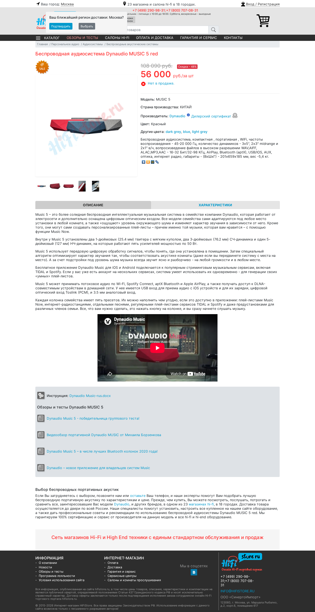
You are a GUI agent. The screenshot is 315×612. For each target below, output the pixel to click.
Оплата (113, 562)
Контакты (233, 38)
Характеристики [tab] (215, 205)
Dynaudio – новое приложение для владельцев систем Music (98, 468)
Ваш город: (57, 4)
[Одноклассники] (148, 161)
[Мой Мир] (152, 161)
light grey (199, 131)
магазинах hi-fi (201, 504)
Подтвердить (60, 26)
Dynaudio (177, 116)
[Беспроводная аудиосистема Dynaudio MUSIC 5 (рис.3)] (68, 186)
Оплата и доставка (154, 38)
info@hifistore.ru (237, 591)
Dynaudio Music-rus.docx (90, 396)
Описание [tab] (93, 205)
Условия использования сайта (61, 580)
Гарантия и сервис (198, 38)
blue (186, 131)
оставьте (138, 495)
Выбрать (87, 26)
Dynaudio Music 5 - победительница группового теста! (93, 418)
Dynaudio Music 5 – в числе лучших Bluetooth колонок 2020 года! (102, 451)
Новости (45, 567)
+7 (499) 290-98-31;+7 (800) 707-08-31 (165, 10)
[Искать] (213, 30)
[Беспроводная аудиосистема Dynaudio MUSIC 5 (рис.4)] (82, 186)
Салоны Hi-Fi (117, 38)
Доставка (115, 567)
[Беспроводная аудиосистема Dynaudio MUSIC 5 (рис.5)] (95, 186)
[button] (260, 3)
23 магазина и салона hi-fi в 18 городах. (162, 4)
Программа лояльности (57, 576)
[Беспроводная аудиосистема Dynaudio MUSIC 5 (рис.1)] (41, 186)
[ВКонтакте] (143, 161)
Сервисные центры (122, 576)
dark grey (173, 131)
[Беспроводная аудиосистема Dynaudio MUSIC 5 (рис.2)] (55, 186)
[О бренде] (188, 115)
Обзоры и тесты (82, 38)
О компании (48, 562)
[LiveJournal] (157, 161)
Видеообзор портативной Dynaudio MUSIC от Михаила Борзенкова (104, 435)
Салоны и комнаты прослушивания (134, 580)
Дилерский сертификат (211, 116)
